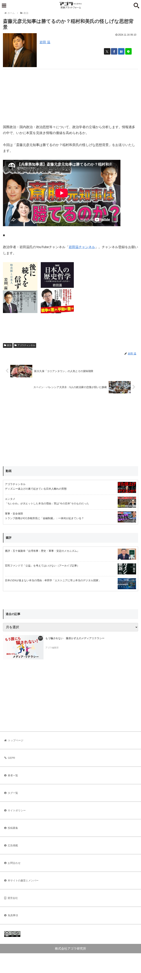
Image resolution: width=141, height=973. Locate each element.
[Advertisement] (70, 95)
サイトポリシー (17, 810)
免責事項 (13, 915)
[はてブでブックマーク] (121, 51)
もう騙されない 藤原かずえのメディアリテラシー (74, 638)
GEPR (11, 757)
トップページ (15, 740)
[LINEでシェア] (128, 51)
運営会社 (13, 897)
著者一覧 (13, 775)
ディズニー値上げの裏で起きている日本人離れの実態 (36, 488)
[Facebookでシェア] (114, 51)
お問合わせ (14, 862)
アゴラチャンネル (26, 345)
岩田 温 (44, 42)
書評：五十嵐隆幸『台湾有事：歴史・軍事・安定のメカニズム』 (42, 550)
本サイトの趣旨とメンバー (23, 880)
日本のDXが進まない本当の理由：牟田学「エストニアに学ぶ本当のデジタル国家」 (53, 580)
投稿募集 (13, 827)
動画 (9, 470)
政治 (9, 345)
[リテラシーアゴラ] (23, 647)
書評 (9, 537)
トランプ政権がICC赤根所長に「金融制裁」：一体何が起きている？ (44, 518)
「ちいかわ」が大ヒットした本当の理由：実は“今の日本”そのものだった (47, 503)
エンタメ (10, 498)
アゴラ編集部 (52, 647)
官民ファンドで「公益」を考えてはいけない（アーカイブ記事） (42, 565)
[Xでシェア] (107, 51)
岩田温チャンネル (82, 247)
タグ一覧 (13, 792)
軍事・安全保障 (14, 513)
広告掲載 (13, 845)
